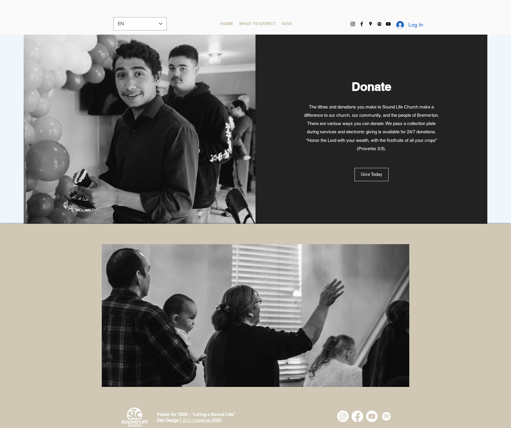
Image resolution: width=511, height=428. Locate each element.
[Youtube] (372, 416)
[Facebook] (357, 416)
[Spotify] (379, 24)
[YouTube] (388, 24)
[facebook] (362, 24)
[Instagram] (353, 24)
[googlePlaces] (370, 24)
